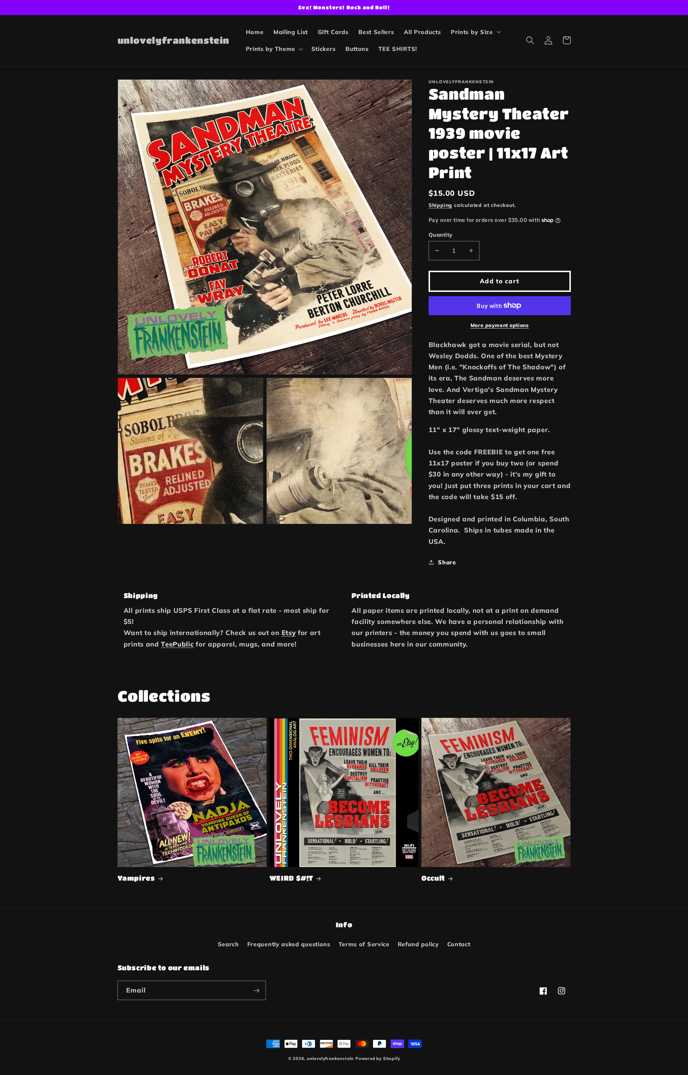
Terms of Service (364, 944)
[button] (475, 32)
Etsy (289, 633)
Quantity (441, 234)
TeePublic (177, 644)
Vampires (136, 878)
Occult (433, 878)
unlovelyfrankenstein (330, 1058)
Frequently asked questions (288, 944)
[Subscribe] (256, 990)
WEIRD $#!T (291, 878)
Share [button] (447, 561)
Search (228, 944)
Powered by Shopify (377, 1058)
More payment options (499, 325)
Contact (458, 944)
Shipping (440, 205)
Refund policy (418, 944)
